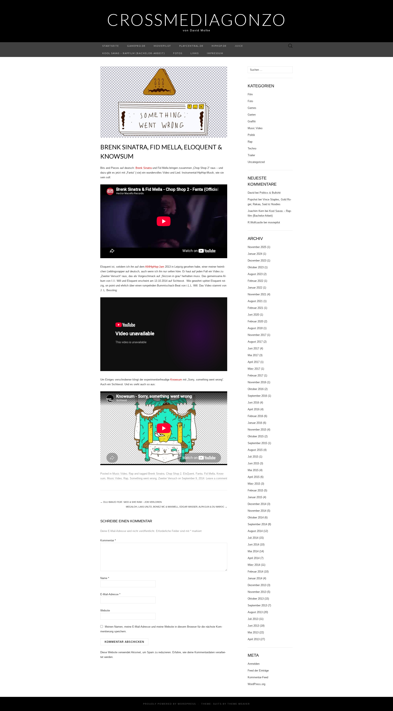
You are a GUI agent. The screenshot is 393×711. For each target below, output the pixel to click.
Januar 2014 (255, 578)
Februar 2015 (255, 490)
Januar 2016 (255, 422)
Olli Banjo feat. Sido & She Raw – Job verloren (131, 502)
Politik (251, 134)
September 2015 (257, 443)
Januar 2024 (255, 253)
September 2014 (257, 524)
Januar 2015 (255, 497)
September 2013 (257, 605)
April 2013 (254, 639)
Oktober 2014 (256, 517)
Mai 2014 (253, 551)
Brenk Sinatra (144, 167)
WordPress (187, 704)
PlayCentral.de (191, 45)
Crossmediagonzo (196, 19)
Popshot (252, 199)
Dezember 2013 (257, 585)
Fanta (199, 473)
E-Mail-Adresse (110, 594)
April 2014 (254, 558)
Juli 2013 (253, 618)
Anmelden (254, 663)
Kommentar (108, 540)
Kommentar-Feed (258, 677)
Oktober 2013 (256, 598)
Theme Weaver (238, 704)
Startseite (110, 45)
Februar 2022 (255, 280)
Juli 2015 (253, 456)
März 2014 (254, 564)
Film (250, 94)
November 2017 (257, 334)
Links (195, 53)
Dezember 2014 (257, 503)
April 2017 (254, 361)
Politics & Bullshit (270, 192)
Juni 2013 (253, 625)
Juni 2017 (253, 348)
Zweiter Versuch (167, 478)
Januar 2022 (255, 287)
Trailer (251, 155)
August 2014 (255, 531)
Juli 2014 (253, 537)
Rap (131, 473)
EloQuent (188, 473)
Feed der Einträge (258, 670)
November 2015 (257, 429)
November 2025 (257, 247)
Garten (252, 114)
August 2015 (255, 449)
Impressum (215, 53)
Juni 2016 (253, 402)
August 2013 (255, 612)
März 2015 (254, 483)
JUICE (239, 45)
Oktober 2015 (256, 436)
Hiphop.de (219, 45)
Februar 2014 (255, 571)
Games (252, 107)
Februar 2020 (255, 321)
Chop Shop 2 (173, 473)
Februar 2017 (255, 375)
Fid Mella (209, 473)
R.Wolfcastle (255, 222)
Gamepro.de (136, 45)
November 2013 (257, 591)
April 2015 (254, 476)
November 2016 (257, 382)
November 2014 (257, 510)
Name (104, 578)
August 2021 (255, 301)
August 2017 (255, 341)
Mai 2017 (253, 355)
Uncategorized (256, 162)
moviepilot (162, 45)
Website (105, 610)
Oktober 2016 (256, 389)
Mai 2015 (253, 470)
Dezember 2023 (257, 260)
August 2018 (255, 328)
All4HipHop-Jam (154, 266)
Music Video (119, 473)
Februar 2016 (255, 416)
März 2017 (254, 368)
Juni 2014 (253, 544)
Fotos (177, 53)
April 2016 (254, 409)
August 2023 (255, 274)
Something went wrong (143, 478)
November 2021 (257, 294)
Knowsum (176, 379)
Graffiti (252, 121)
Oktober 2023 (256, 267)
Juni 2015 (253, 463)
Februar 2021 (255, 307)
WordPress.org (256, 684)
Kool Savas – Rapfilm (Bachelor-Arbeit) (133, 53)
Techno (252, 148)
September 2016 (257, 395)
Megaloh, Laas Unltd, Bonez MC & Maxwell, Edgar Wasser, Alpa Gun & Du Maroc (176, 506)
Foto (250, 101)
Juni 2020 (253, 314)
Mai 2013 (253, 632)
